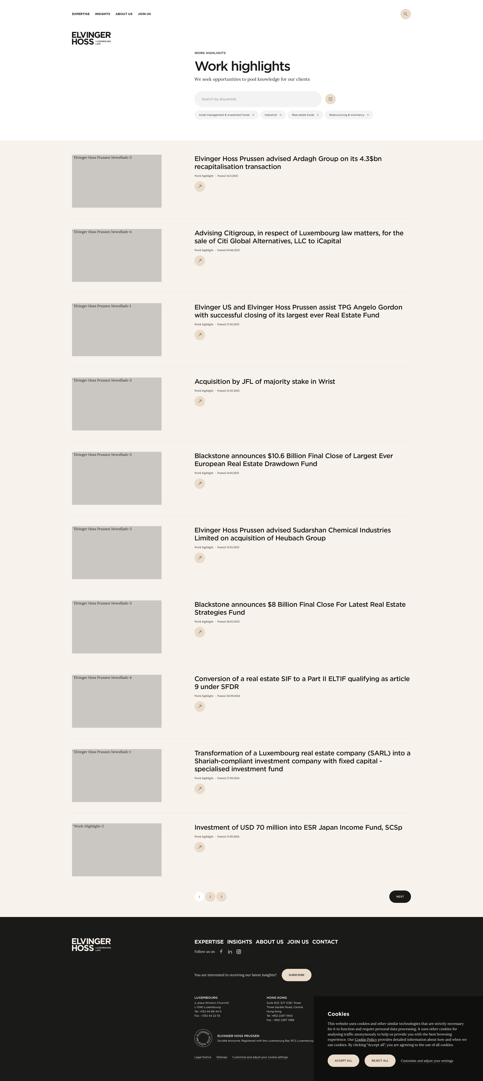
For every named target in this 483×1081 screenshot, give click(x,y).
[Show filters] (330, 99)
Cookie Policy (366, 1039)
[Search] (405, 14)
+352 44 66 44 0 (210, 1011)
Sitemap (221, 1057)
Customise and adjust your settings (427, 1061)
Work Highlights (210, 53)
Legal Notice (202, 1057)
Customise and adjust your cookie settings (260, 1057)
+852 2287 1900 (282, 1015)
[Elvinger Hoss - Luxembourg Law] (91, 38)
